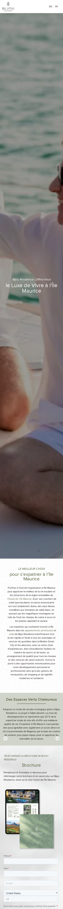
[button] (5, 738)
